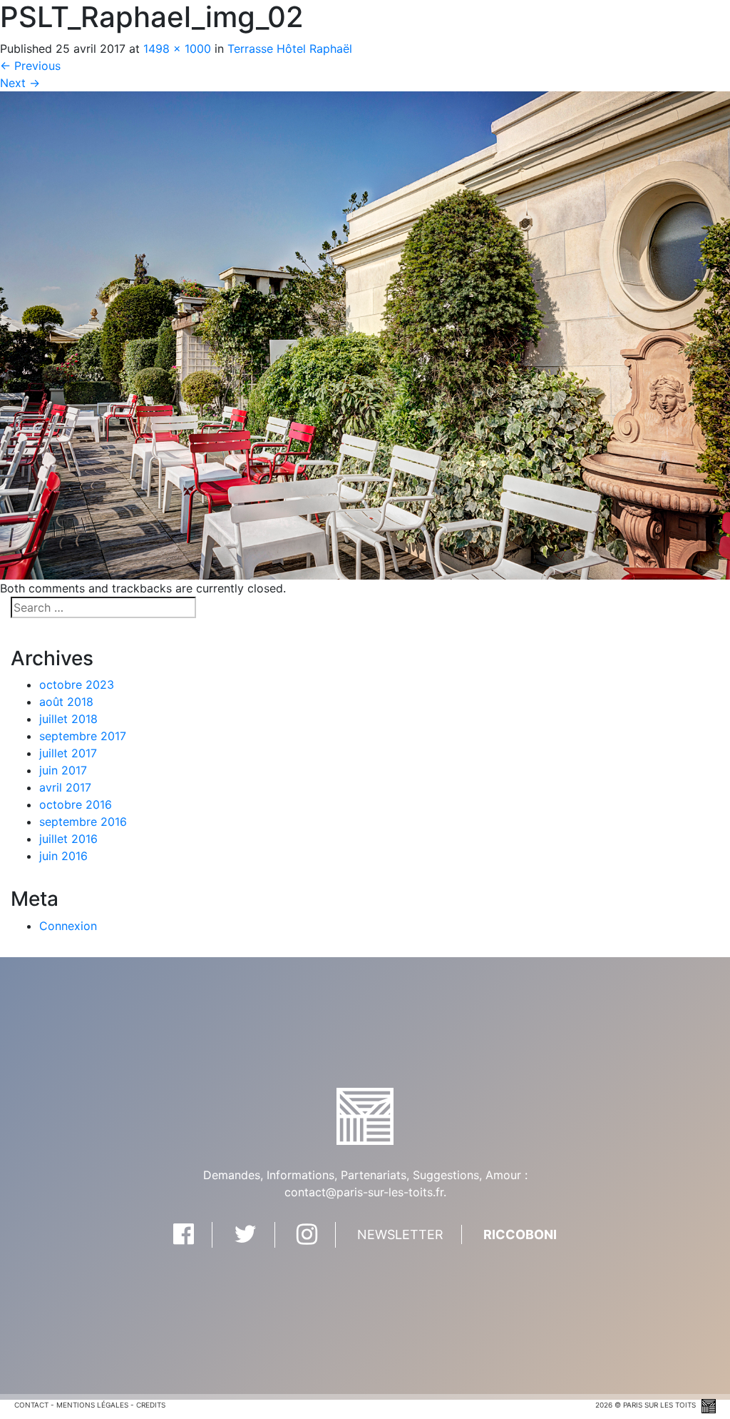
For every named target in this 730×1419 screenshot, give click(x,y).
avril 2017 (65, 787)
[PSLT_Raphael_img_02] (365, 334)
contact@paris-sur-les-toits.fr (363, 1192)
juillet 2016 (68, 839)
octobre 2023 (76, 684)
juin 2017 (63, 770)
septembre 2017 (82, 736)
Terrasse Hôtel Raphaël (289, 48)
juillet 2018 (68, 719)
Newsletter (400, 1234)
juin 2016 (63, 856)
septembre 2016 (83, 821)
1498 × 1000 (177, 48)
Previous (30, 66)
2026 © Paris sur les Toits (646, 1404)
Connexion (68, 926)
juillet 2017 (68, 753)
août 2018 (66, 702)
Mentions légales (92, 1404)
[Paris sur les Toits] (365, 1115)
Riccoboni (520, 1234)
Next (20, 83)
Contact (31, 1404)
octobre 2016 (75, 804)
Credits (150, 1404)
